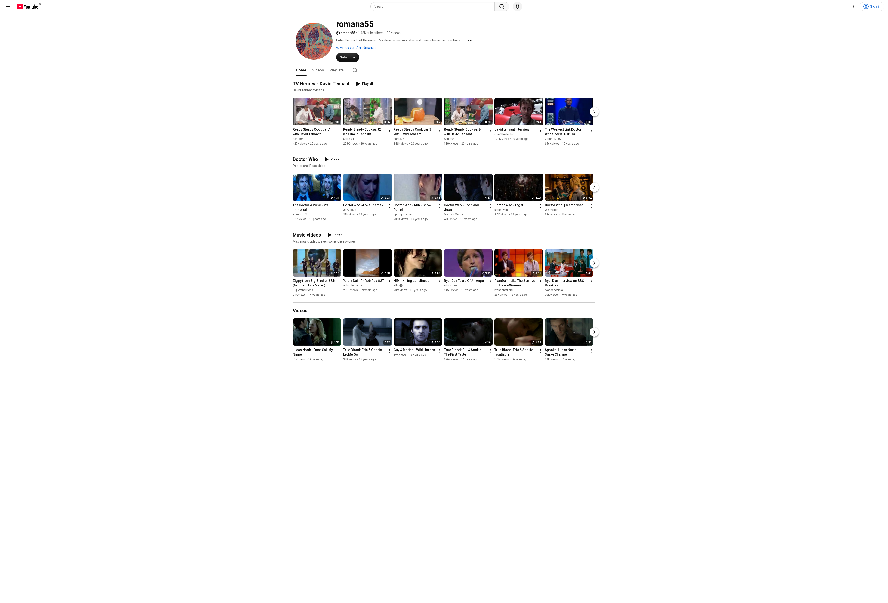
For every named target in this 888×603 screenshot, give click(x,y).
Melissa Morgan (454, 214)
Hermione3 (300, 214)
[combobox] (433, 6)
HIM (396, 285)
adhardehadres (353, 285)
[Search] (501, 6)
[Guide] (8, 6)
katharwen (501, 210)
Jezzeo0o (349, 210)
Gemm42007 (553, 139)
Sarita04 (298, 139)
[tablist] (444, 70)
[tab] (301, 70)
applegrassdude (404, 214)
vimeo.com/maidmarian (357, 47)
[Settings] (853, 6)
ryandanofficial (503, 290)
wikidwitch (551, 210)
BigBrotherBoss (303, 290)
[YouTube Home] (27, 6)
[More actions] (339, 130)
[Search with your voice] (517, 6)
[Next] (594, 111)
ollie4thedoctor (504, 134)
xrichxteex (450, 285)
